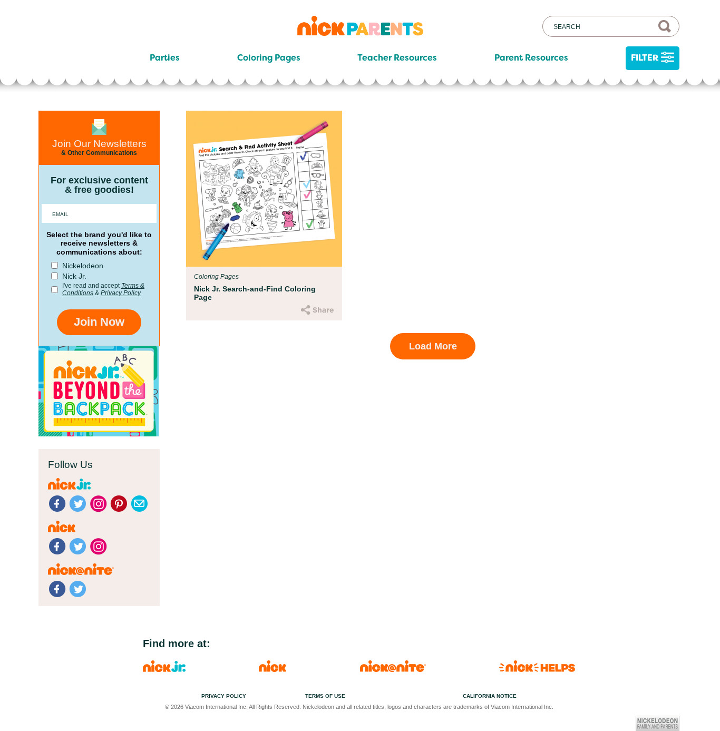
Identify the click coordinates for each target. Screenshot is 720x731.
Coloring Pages (268, 58)
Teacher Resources (397, 58)
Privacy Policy (121, 293)
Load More (433, 346)
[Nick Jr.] (164, 669)
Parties (165, 58)
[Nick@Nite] (393, 669)
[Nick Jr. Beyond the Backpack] (98, 433)
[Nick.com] (272, 669)
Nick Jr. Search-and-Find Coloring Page (255, 293)
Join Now (99, 321)
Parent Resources (531, 58)
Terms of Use (325, 696)
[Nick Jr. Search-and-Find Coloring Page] (264, 189)
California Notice (490, 696)
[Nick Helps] (537, 669)
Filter (644, 57)
